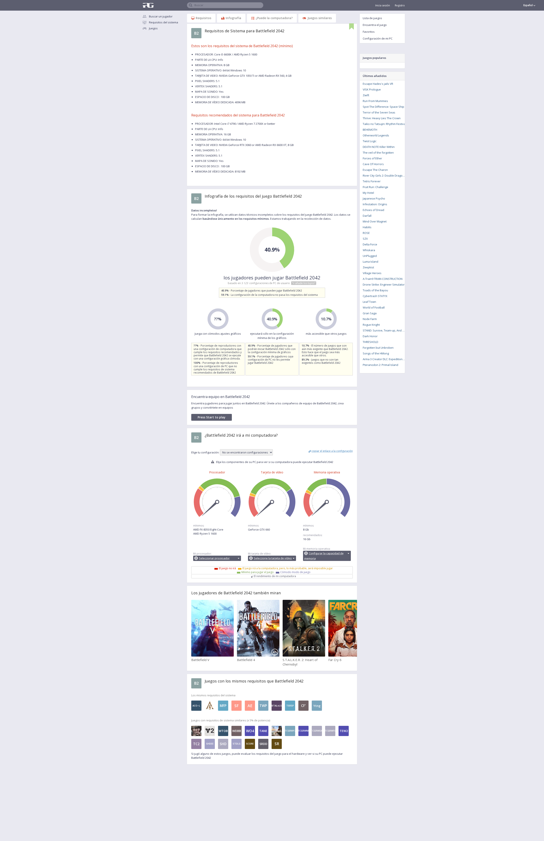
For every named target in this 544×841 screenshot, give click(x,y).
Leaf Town (369, 302)
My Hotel (368, 193)
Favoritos (369, 32)
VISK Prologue (372, 89)
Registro (400, 5)
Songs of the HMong (376, 353)
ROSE (366, 233)
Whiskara (369, 250)
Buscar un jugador (161, 16)
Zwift (366, 95)
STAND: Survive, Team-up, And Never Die (385, 330)
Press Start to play (211, 417)
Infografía (233, 18)
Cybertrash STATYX (375, 296)
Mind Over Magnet (375, 221)
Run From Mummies (375, 101)
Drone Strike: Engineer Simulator (384, 284)
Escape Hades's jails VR (378, 84)
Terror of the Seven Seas (379, 112)
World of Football (374, 307)
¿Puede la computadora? (274, 18)
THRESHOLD (370, 342)
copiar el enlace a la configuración (332, 451)
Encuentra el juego (375, 25)
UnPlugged (370, 256)
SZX (365, 239)
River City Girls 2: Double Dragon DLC (385, 175)
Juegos (153, 28)
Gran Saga (370, 313)
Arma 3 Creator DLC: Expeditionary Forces (385, 359)
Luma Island (370, 261)
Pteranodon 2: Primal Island (380, 365)
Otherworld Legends (376, 135)
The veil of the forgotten (378, 152)
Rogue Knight (371, 325)
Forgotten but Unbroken (378, 348)
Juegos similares (319, 18)
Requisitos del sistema (163, 22)
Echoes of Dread (373, 210)
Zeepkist (368, 267)
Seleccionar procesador (214, 558)
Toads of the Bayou (375, 290)
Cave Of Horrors (373, 164)
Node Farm (370, 319)
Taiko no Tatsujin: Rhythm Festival (384, 124)
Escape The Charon (375, 170)
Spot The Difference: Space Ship (383, 107)
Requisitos (203, 18)
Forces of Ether (372, 158)
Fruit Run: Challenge (375, 187)
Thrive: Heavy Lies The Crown (382, 118)
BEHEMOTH (370, 130)
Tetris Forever (372, 181)
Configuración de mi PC (377, 38)
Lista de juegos (372, 18)
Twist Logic (369, 141)
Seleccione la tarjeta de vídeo (273, 558)
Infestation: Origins (375, 204)
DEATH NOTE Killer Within (379, 147)
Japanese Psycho (374, 198)
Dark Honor (370, 336)
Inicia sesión (382, 5)
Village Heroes (372, 273)
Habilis (367, 227)
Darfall (367, 216)
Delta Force (370, 244)
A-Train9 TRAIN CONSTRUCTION (382, 279)
